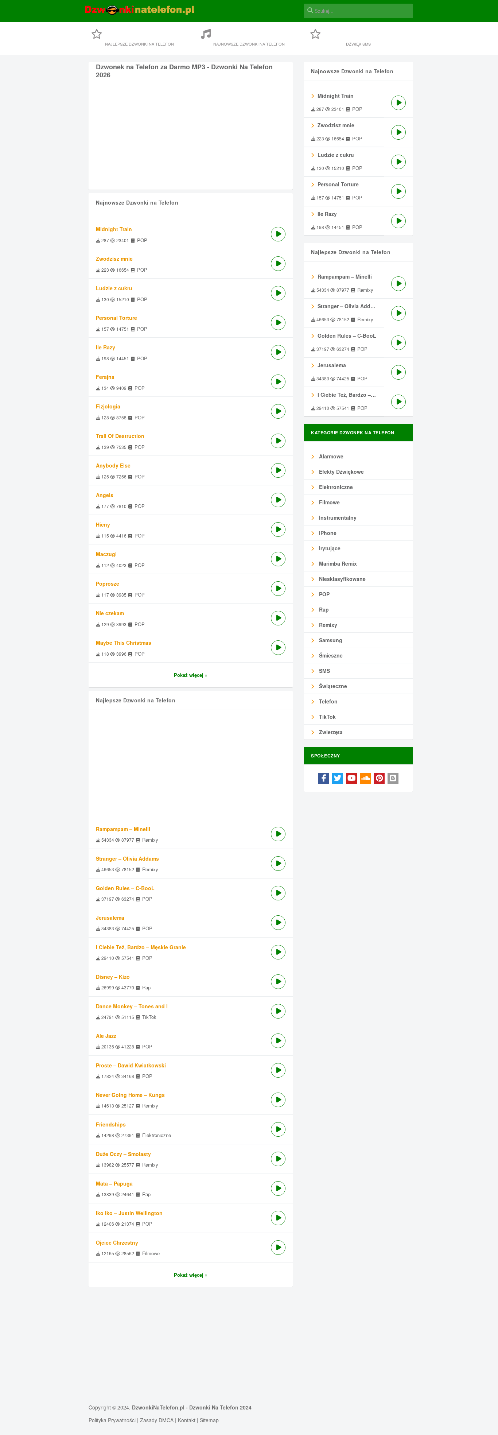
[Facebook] (323, 778)
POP (324, 594)
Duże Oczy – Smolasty (123, 1153)
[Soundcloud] (365, 778)
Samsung (330, 640)
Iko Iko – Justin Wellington (129, 1213)
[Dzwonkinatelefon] (139, 13)
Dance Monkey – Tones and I (132, 1006)
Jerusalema (110, 917)
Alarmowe (330, 456)
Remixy (327, 624)
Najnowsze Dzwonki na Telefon (249, 44)
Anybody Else (113, 465)
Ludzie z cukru (114, 288)
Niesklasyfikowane (342, 578)
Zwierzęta (330, 732)
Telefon (328, 701)
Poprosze (107, 583)
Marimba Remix (337, 563)
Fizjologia (108, 406)
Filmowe (329, 502)
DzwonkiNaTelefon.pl (158, 1407)
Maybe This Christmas (123, 642)
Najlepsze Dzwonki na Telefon (139, 44)
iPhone (327, 532)
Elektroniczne (335, 486)
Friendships (111, 1124)
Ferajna (105, 376)
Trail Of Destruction (120, 435)
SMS (324, 670)
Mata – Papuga (114, 1183)
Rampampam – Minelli (123, 829)
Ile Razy (105, 347)
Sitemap (209, 1420)
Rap (323, 609)
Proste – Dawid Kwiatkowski (131, 1065)
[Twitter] (337, 778)
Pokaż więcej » (190, 674)
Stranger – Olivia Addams (127, 858)
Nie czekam (110, 613)
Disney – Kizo (113, 976)
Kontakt (186, 1420)
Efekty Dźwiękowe (341, 471)
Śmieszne (330, 655)
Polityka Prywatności (112, 1420)
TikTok (327, 716)
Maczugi (106, 554)
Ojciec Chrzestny (117, 1242)
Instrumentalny (337, 517)
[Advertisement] (190, 139)
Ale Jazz (106, 1035)
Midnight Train (114, 229)
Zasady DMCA (157, 1420)
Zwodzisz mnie (114, 258)
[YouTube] (351, 778)
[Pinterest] (379, 778)
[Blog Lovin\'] (393, 778)
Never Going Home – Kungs (130, 1094)
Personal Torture (116, 317)
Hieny (103, 524)
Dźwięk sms (358, 44)
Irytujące (329, 548)
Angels (104, 495)
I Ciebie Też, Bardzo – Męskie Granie (141, 947)
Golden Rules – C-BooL (125, 888)
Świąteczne (332, 686)
